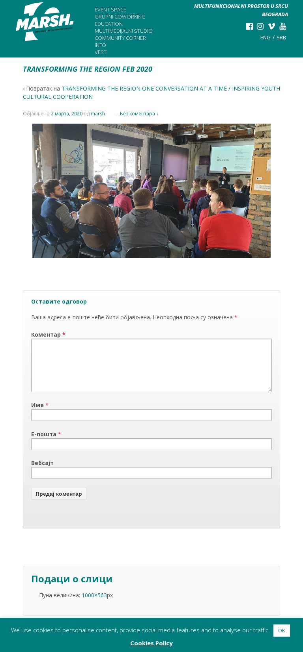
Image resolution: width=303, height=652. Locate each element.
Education (109, 23)
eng (265, 37)
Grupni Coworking (120, 16)
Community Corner (120, 37)
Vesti (101, 52)
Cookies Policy (151, 643)
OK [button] (281, 630)
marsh (98, 113)
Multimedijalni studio (124, 30)
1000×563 (94, 595)
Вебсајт (42, 463)
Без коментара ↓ (139, 113)
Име (37, 405)
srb (281, 37)
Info (100, 44)
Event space (110, 9)
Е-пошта (43, 434)
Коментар (48, 334)
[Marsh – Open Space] (45, 21)
